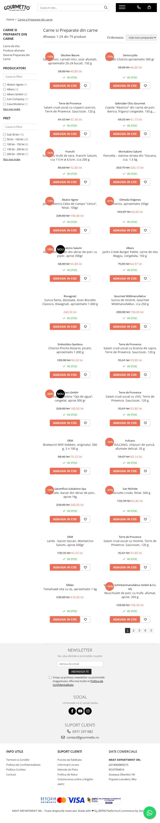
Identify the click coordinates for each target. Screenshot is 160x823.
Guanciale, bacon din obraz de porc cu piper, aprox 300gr (70, 254)
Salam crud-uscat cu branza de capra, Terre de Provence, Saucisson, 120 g (130, 350)
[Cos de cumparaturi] (149, 7)
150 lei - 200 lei (15, 149)
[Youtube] (80, 711)
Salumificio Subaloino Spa (70, 489)
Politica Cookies (16, 769)
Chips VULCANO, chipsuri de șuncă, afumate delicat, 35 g (130, 447)
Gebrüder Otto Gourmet (130, 103)
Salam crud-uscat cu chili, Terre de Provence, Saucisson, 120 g (130, 398)
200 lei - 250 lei (15, 154)
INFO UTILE (14, 751)
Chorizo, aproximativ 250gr (130, 204)
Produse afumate (14, 50)
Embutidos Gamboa (70, 344)
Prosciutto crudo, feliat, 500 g (130, 493)
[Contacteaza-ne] (139, 7)
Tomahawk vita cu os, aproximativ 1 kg (70, 589)
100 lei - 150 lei (15, 144)
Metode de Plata (68, 769)
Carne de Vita (11, 46)
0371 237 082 (82, 731)
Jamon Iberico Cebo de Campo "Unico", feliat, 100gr (70, 206)
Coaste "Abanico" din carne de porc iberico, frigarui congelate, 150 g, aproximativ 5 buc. (130, 109)
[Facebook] (72, 711)
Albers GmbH (15, 94)
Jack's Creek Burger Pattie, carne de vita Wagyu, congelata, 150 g (130, 254)
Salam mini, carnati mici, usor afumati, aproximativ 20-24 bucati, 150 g (70, 61)
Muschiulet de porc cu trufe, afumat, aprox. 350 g (130, 595)
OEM (70, 440)
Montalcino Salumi (130, 151)
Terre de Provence (70, 103)
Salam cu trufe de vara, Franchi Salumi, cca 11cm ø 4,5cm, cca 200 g (70, 157)
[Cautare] (106, 7)
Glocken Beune (70, 55)
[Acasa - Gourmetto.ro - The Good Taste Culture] (17, 7)
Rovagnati (70, 296)
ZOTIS (102, 811)
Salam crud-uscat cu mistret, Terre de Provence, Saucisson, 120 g (130, 543)
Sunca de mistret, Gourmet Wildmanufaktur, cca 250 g (130, 302)
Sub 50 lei (13, 134)
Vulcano (130, 440)
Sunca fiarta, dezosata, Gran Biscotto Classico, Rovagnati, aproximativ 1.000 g (70, 302)
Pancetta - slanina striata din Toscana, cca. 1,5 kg (130, 157)
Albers (11, 89)
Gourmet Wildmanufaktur (130, 296)
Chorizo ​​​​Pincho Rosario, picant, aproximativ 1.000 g (70, 350)
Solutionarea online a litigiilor (75, 779)
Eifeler (70, 585)
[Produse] (122, 8)
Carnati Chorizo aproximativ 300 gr (130, 59)
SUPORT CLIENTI (70, 751)
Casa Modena (15, 104)
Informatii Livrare (68, 765)
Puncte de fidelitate (70, 760)
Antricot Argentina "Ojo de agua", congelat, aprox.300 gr (70, 398)
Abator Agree (15, 84)
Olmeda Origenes (130, 199)
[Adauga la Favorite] (85, 85)
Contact (11, 774)
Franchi (70, 151)
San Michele (130, 489)
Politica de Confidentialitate (23, 765)
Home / (11, 19)
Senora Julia (130, 55)
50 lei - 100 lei (15, 139)
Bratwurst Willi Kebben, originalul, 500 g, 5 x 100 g (70, 447)
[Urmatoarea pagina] (151, 630)
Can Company (15, 99)
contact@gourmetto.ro (82, 737)
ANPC (61, 784)
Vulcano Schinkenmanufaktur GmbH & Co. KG (130, 587)
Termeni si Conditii (17, 760)
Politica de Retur (68, 774)
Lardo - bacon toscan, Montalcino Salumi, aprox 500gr (70, 543)
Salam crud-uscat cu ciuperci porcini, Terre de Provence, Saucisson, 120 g (70, 109)
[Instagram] (88, 711)
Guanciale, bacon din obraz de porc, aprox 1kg (70, 495)
